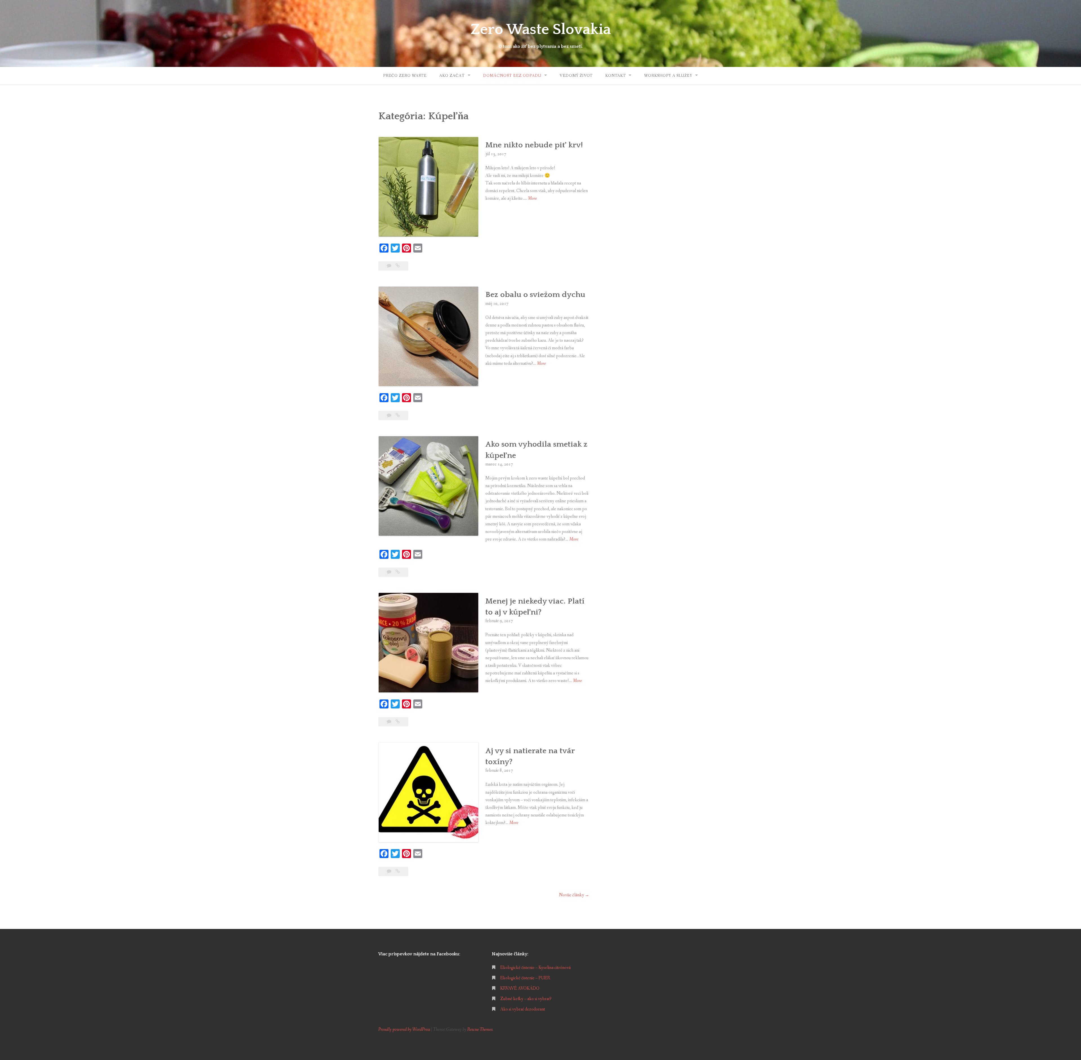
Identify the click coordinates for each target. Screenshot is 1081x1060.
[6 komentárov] (389, 722)
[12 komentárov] (389, 415)
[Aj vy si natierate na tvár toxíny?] (397, 871)
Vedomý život (576, 75)
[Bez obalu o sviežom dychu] (397, 415)
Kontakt (615, 75)
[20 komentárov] (389, 572)
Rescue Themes (480, 1029)
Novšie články (571, 895)
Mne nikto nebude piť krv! (534, 145)
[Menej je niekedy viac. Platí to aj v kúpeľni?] (397, 722)
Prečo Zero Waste (404, 75)
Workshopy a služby (668, 75)
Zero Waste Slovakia (540, 29)
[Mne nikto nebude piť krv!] (397, 266)
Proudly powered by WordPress (404, 1029)
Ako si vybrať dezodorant (522, 1009)
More (532, 198)
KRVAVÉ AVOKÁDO (519, 988)
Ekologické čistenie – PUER (525, 978)
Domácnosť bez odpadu (512, 75)
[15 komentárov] (389, 266)
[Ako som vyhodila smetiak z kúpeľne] (397, 572)
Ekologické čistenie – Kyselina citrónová (535, 968)
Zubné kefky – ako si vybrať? (525, 999)
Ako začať (452, 75)
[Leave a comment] (389, 871)
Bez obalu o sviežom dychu (535, 294)
